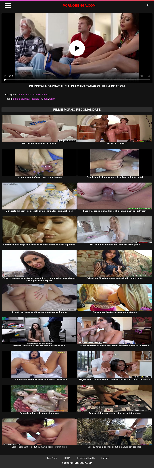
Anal (19, 94)
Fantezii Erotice (41, 94)
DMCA (67, 458)
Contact (105, 458)
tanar (52, 99)
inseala (35, 99)
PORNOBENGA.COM (79, 5)
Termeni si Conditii (86, 458)
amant (16, 99)
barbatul (25, 99)
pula (45, 99)
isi (41, 99)
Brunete (27, 94)
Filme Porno (51, 458)
